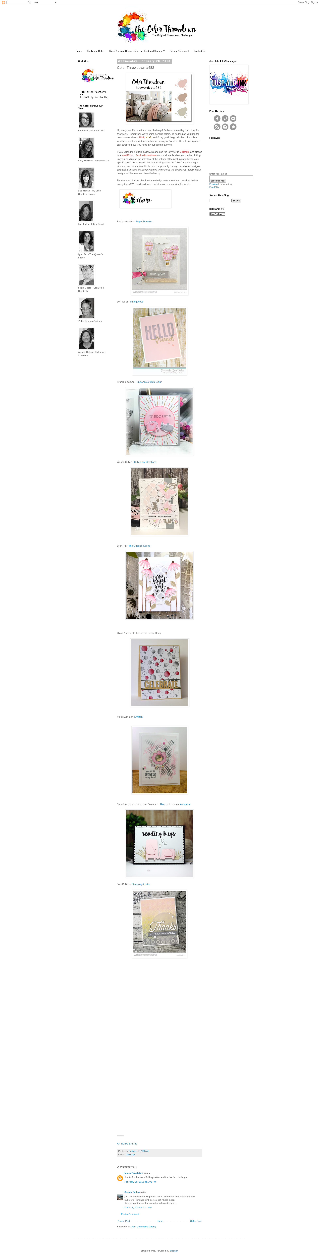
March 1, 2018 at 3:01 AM (138, 1207)
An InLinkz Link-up (127, 1143)
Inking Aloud (136, 301)
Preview (213, 184)
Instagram (185, 804)
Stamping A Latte (141, 884)
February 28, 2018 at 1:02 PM (140, 1181)
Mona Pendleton (133, 1173)
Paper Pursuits (144, 221)
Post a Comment (130, 1214)
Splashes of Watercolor (149, 381)
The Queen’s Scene (139, 545)
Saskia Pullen (132, 1192)
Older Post (195, 1221)
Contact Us (199, 51)
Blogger (174, 1250)
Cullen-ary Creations (145, 462)
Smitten (138, 716)
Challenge (130, 1154)
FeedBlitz (214, 187)
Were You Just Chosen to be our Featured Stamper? (137, 51)
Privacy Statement (179, 51)
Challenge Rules (95, 51)
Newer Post (124, 1221)
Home (79, 51)
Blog (162, 804)
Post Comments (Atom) (143, 1226)
